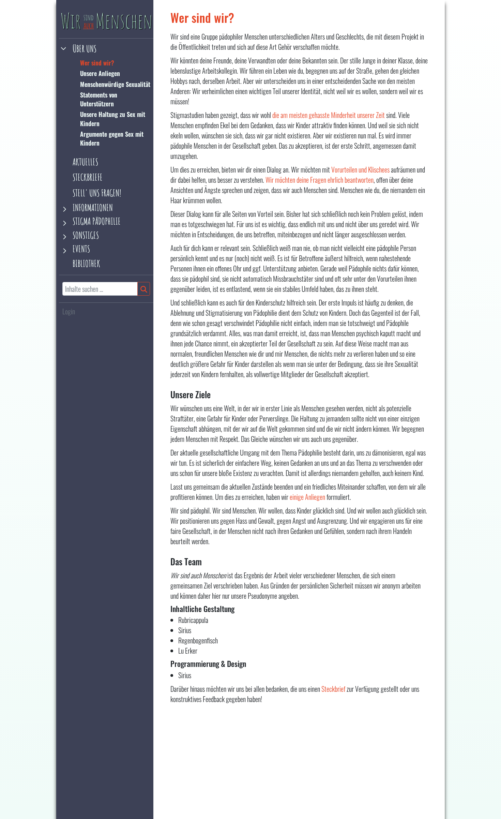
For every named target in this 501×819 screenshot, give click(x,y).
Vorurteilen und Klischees (360, 169)
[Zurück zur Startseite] (106, 21)
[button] (106, 49)
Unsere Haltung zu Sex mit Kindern (112, 119)
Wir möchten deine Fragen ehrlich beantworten (319, 180)
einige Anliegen (307, 497)
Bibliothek (86, 264)
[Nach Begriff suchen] (143, 289)
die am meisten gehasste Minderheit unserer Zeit (328, 115)
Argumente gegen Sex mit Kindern (111, 138)
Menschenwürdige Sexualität (115, 84)
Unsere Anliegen (100, 73)
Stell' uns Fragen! (97, 193)
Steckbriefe (88, 177)
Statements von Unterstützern (98, 99)
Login (68, 311)
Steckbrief (333, 689)
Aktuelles (85, 162)
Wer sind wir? (97, 62)
